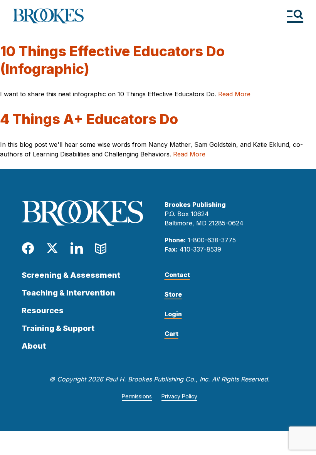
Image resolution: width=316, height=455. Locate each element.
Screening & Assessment (71, 275)
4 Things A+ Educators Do (89, 119)
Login (173, 314)
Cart (171, 333)
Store (173, 294)
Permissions (137, 396)
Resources (43, 310)
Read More (234, 94)
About (34, 346)
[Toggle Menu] (295, 16)
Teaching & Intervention (68, 292)
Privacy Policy (179, 396)
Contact (177, 275)
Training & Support (58, 328)
